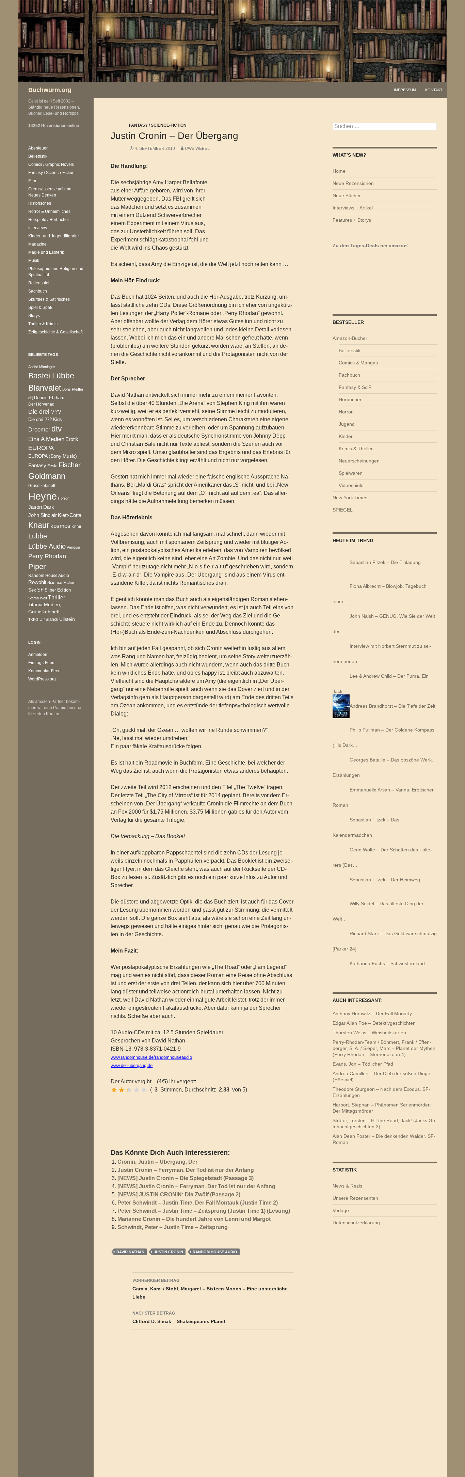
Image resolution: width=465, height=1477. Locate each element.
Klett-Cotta (69, 515)
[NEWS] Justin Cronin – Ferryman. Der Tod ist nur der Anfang (196, 1186)
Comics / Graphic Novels (51, 164)
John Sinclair (42, 515)
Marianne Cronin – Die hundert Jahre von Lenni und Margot (194, 1219)
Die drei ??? (44, 411)
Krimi (76, 526)
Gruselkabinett (41, 485)
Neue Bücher (347, 195)
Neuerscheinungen (359, 460)
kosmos (60, 526)
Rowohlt (37, 582)
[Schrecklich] (114, 1089)
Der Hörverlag (41, 404)
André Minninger (41, 367)
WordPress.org (42, 679)
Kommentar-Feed (44, 671)
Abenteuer (38, 148)
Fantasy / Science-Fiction (158, 125)
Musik (33, 260)
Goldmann (46, 476)
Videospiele (351, 485)
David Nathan (130, 1252)
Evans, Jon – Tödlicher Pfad (363, 1064)
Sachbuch (37, 291)
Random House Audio (215, 1252)
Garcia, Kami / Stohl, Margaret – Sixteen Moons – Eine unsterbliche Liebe (210, 1289)
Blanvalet (44, 387)
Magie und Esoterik (46, 252)
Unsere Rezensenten (355, 1198)
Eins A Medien (46, 439)
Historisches (39, 203)
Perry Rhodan (47, 556)
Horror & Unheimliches (49, 211)
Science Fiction (61, 582)
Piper (37, 566)
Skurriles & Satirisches (49, 299)
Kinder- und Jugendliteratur (53, 236)
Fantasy (37, 465)
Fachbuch (349, 375)
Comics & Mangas (358, 362)
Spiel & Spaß (40, 307)
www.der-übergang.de (132, 1065)
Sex (32, 590)
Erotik (71, 439)
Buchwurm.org (49, 90)
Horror (346, 411)
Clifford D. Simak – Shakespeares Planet (178, 1317)
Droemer (39, 429)
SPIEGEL (343, 510)
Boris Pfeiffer (72, 389)
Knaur (38, 525)
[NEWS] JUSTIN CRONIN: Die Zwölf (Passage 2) (178, 1194)
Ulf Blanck (48, 619)
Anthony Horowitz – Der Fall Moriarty (372, 1013)
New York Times (350, 497)
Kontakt (434, 90)
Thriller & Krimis (43, 323)
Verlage (341, 1210)
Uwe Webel (197, 148)
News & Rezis (347, 1186)
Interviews (37, 227)
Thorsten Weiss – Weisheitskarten (369, 1032)
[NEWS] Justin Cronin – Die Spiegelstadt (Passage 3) (185, 1178)
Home (339, 171)
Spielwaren (351, 473)
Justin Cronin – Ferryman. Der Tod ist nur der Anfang (185, 1170)
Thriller (56, 597)
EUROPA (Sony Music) (52, 456)
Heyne (42, 496)
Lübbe (37, 536)
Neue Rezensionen (353, 183)
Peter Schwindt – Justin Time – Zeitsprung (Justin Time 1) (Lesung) (203, 1211)
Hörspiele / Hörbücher (48, 219)
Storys (34, 315)
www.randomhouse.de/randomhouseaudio (151, 1057)
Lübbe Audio (47, 546)
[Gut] (136, 1089)
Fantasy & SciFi (355, 387)
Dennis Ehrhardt (50, 397)
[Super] (144, 1089)
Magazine (37, 244)
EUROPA (41, 447)
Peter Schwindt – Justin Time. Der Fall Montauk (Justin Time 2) (197, 1203)
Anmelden (37, 654)
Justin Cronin (168, 1252)
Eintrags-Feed (41, 662)
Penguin (73, 547)
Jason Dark (41, 507)
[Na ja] (121, 1089)
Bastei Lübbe (51, 375)
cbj (30, 398)
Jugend (347, 424)
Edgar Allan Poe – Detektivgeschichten (374, 1023)
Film (32, 180)
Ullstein (67, 619)
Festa (52, 465)
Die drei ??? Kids (45, 419)
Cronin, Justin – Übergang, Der (157, 1162)
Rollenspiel (38, 283)
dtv (56, 428)
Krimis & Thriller (356, 448)
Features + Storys (352, 220)
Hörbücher (350, 399)
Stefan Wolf (37, 598)
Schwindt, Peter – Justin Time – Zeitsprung (172, 1227)
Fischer (70, 465)
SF (40, 590)
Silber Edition (58, 590)
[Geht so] (129, 1089)
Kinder (346, 436)
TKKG (33, 619)
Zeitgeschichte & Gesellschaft (55, 332)
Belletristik (349, 350)
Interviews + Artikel (353, 207)
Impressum (405, 90)
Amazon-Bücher (350, 338)
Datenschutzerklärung (356, 1222)
